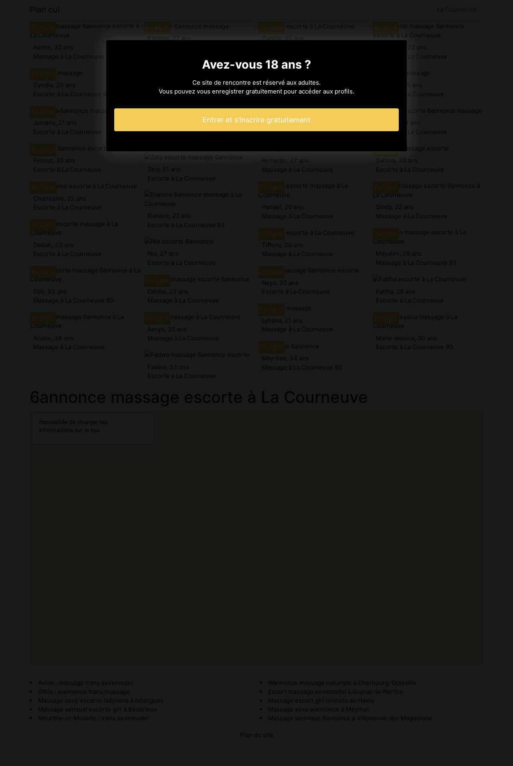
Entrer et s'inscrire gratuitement (256, 120)
